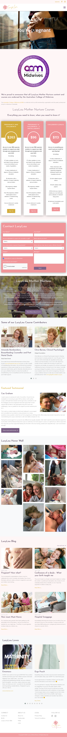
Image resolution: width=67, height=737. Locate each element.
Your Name (6, 231)
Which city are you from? (40, 238)
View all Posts (61, 545)
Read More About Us (33, 312)
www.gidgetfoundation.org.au (54, 374)
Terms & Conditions (40, 718)
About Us (20, 715)
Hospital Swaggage (43, 617)
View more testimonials (10, 430)
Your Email (37, 231)
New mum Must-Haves (11, 617)
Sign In (57, 1)
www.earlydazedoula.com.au (12, 363)
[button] (64, 7)
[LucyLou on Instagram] (65, 1)
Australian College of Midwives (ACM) (13, 102)
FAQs (19, 720)
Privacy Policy (38, 715)
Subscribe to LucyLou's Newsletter (13, 258)
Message (36, 251)
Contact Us (4, 715)
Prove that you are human (10, 261)
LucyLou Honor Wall (6, 720)
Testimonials (21, 718)
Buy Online (37, 700)
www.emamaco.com (7, 690)
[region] (33, 30)
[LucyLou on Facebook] (61, 1)
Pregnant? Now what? (11, 573)
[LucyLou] (10, 7)
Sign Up (11, 211)
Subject (5, 251)
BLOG (2, 718)
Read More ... (4, 585)
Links (19, 723)
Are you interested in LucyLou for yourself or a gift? (16, 238)
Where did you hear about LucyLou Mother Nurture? (48, 245)
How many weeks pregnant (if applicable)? (14, 245)
